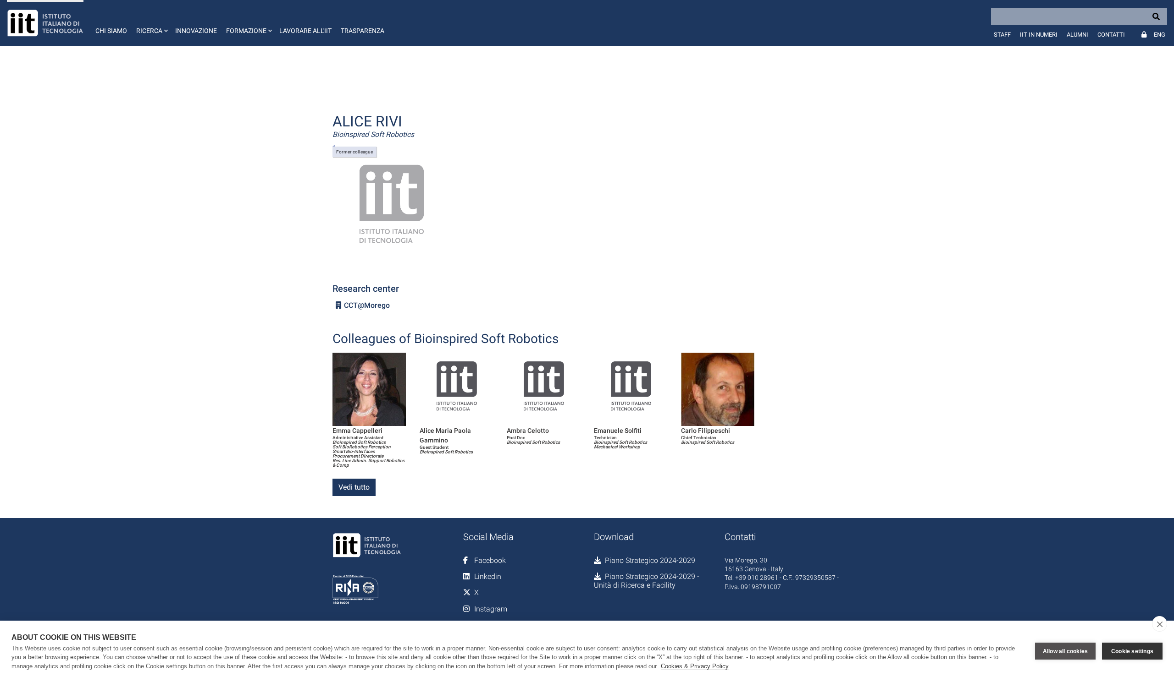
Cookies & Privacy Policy (695, 666)
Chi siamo (111, 30)
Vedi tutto (354, 487)
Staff (1002, 34)
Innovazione (196, 30)
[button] (151, 23)
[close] (1159, 624)
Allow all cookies (1065, 651)
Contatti (1111, 34)
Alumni (1077, 34)
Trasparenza (362, 30)
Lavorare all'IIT (305, 30)
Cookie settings (1132, 651)
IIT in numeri (1039, 34)
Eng (1159, 34)
